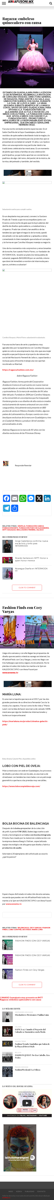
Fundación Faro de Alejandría (34, 528)
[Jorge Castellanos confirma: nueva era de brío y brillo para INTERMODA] (7, 546)
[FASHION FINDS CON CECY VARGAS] (7, 942)
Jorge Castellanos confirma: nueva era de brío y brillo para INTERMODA (31, 543)
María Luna (37, 927)
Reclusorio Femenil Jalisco (30, 530)
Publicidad (29, 1189)
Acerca (19, 1189)
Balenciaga (23, 925)
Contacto (41, 1189)
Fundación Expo (10, 528)
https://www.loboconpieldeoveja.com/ (21, 786)
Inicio (11, 1189)
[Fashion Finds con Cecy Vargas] (7, 972)
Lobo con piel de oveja (19, 927)
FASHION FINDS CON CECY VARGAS (32, 938)
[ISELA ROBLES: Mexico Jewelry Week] (27, 1101)
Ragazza (11, 530)
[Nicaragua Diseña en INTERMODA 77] (7, 573)
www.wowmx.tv (14, 901)
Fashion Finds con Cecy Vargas (29, 968)
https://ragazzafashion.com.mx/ (18, 369)
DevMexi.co (6, 1195)
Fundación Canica (35, 526)
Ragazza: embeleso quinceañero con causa (20, 997)
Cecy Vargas (36, 925)
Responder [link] (19, 465)
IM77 (4, 530)
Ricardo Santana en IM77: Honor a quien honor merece (31, 559)
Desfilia (21, 526)
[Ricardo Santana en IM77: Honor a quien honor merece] (7, 560)
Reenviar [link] (28, 465)
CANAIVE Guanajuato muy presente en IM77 (21, 995)
